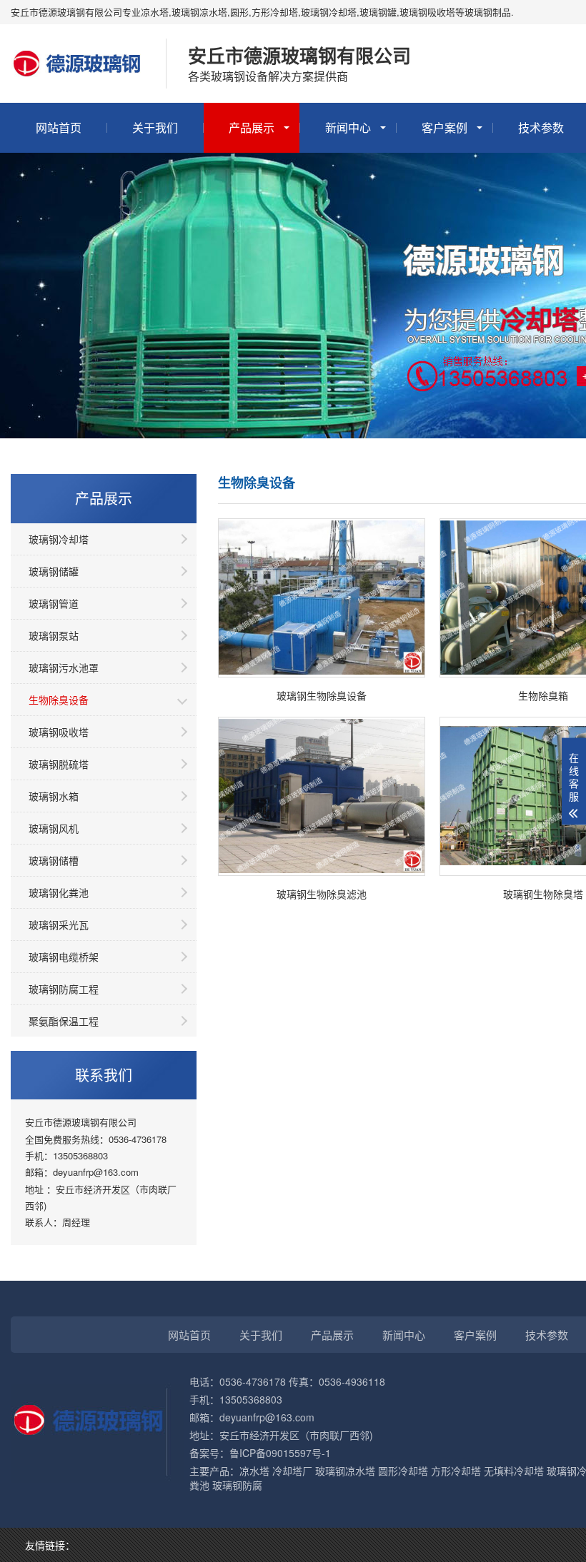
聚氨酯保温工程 (64, 1021)
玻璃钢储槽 (54, 860)
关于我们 (155, 127)
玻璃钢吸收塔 (59, 732)
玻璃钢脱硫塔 (59, 764)
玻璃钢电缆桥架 (64, 956)
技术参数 (546, 1334)
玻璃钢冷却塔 (59, 539)
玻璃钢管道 (54, 603)
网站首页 (58, 127)
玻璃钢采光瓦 (59, 924)
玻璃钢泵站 (54, 635)
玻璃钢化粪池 (59, 892)
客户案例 (444, 127)
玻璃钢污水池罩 (64, 667)
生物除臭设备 (59, 699)
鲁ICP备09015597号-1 (280, 1453)
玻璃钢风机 (54, 828)
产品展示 (251, 127)
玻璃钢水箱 (54, 796)
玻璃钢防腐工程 (64, 989)
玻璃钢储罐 (54, 571)
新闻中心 (348, 127)
